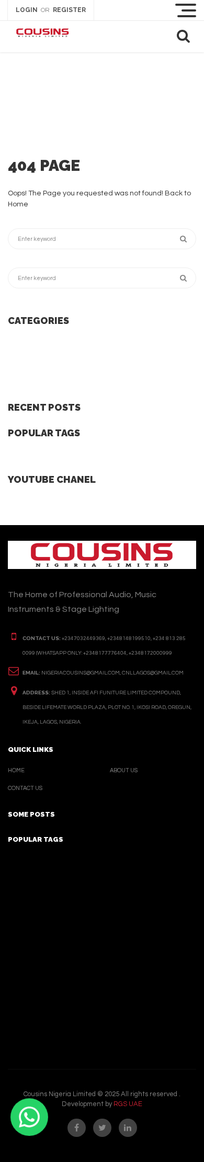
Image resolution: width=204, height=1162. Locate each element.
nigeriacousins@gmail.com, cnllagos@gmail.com (112, 673)
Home (16, 770)
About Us (124, 770)
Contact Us (25, 788)
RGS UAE (128, 1104)
